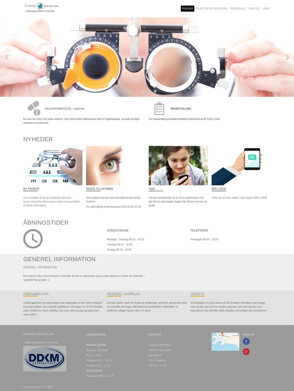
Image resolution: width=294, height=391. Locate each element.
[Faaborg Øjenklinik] (52, 9)
